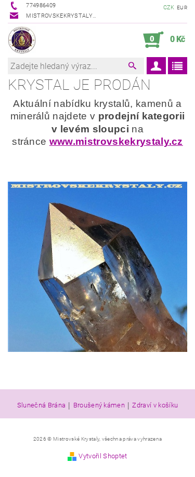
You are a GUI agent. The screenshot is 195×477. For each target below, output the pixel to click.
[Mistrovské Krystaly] (22, 39)
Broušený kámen (99, 405)
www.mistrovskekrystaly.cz (116, 141)
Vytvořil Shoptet (103, 456)
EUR (182, 7)
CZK (169, 7)
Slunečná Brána (41, 405)
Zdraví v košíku (155, 405)
